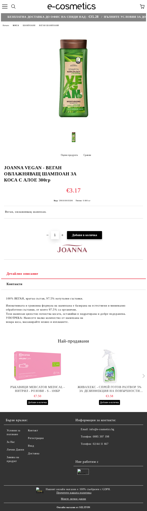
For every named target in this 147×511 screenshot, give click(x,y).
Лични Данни (15, 449)
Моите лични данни (73, 498)
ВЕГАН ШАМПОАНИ (49, 25)
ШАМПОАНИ (29, 25)
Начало (6, 25)
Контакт (33, 430)
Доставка (33, 453)
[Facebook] (80, 452)
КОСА (16, 25)
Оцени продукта (69, 155)
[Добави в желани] (140, 225)
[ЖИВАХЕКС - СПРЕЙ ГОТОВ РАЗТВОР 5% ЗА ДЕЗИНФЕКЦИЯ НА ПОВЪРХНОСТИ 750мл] (109, 366)
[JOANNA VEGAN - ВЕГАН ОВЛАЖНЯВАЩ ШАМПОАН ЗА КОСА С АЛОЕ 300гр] (73, 126)
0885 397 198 (101, 436)
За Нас (11, 442)
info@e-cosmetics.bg (101, 429)
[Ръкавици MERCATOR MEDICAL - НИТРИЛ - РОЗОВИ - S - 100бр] (37, 366)
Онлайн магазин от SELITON (73, 507)
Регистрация (35, 438)
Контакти (14, 284)
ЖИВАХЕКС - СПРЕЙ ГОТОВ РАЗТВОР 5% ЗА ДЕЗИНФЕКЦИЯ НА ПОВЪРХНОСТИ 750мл (109, 389)
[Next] (143, 376)
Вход (31, 445)
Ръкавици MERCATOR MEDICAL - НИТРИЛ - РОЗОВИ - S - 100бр (37, 388)
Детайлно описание (22, 274)
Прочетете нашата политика (73, 492)
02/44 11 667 (100, 443)
